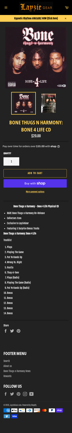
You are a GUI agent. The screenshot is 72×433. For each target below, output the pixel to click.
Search (6, 360)
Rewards (7, 376)
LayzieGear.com (15, 405)
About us (7, 366)
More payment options (35, 191)
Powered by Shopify (29, 405)
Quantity (7, 153)
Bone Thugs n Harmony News (17, 371)
